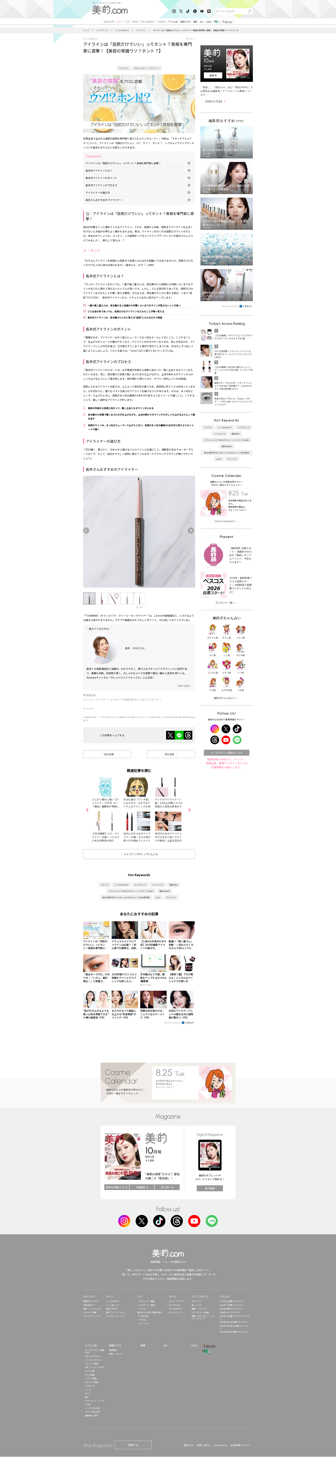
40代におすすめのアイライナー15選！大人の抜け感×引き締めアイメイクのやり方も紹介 (137, 839)
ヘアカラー (142, 1308)
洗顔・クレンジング (91, 1308)
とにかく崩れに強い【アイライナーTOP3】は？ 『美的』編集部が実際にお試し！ (105, 805)
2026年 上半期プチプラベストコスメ (234, 1317)
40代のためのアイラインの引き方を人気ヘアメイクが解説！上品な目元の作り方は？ (168, 839)
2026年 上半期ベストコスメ (231, 1301)
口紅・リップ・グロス (94, 1367)
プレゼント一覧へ (225, 602)
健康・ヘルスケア (199, 1308)
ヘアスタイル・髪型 (146, 1305)
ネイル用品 (89, 1374)
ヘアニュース (143, 1323)
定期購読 (140, 1187)
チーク (88, 1389)
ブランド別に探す (92, 1411)
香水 (87, 1397)
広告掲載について (239, 1445)
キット (88, 1393)
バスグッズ (89, 1385)
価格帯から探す (91, 1415)
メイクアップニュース (115, 1316)
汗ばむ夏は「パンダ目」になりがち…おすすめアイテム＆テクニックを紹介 (136, 805)
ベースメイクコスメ (93, 1359)
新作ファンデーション (115, 1312)
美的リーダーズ (115, 1353)
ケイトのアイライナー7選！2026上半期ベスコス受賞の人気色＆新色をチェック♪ (169, 805)
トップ (86, 30)
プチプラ (104, 884)
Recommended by (172, 1022)
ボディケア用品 (91, 1382)
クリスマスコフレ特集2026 (94, 1351)
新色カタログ (111, 1308)
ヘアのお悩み (143, 1316)
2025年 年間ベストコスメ (230, 1308)
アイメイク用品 (91, 1363)
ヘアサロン (142, 1319)
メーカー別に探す (92, 1408)
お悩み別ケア (89, 1305)
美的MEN (173, 884)
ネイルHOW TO (176, 1308)
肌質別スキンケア (91, 1301)
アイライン (141, 30)
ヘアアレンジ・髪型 (146, 1301)
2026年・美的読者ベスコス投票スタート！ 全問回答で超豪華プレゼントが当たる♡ (240, 585)
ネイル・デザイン (176, 1301)
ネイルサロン (174, 1305)
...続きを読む (183, 685)
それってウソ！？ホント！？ (147, 68)
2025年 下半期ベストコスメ (231, 1305)
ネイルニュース (175, 1312)
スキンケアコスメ (92, 1356)
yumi (158, 897)
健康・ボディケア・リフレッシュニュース (203, 1317)
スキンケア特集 (90, 1312)
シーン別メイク (112, 1305)
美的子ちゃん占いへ (225, 698)
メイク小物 (89, 1370)
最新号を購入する (115, 1187)
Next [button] (191, 531)
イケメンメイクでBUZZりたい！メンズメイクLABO (130, 891)
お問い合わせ (204, 1445)
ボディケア (196, 1301)
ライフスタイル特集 (200, 1312)
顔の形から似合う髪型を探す (149, 1312)
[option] (139, 532)
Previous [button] (86, 531)
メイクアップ (102, 30)
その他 (88, 1404)
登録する (133, 1445)
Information (220, 1445)
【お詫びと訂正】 (215, 101)
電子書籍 (210, 1188)
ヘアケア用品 (90, 1378)
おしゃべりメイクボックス (139, 688)
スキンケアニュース (91, 1316)
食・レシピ (196, 1305)
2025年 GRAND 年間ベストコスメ (234, 1331)
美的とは (188, 1445)
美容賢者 (113, 1350)
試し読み (165, 1187)
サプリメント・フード (94, 1400)
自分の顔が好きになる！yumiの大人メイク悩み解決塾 (125, 897)
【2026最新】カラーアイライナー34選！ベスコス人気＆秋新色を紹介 (105, 837)
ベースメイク (157, 884)
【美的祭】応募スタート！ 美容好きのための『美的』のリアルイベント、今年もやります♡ (240, 555)
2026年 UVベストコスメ (230, 1312)
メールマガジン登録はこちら (227, 752)
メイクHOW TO (122, 30)
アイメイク (171, 897)
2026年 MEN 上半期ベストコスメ (234, 1322)
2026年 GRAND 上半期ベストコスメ (234, 1326)
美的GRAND (164, 891)
